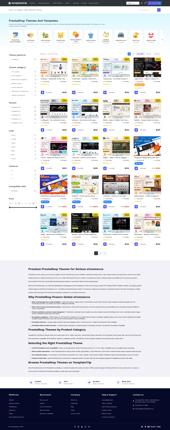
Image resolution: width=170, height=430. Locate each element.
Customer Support (108, 417)
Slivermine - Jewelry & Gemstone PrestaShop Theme (147, 234)
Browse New (15, 40)
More (67, 3)
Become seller (45, 410)
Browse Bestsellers (15, 41)
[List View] (133, 54)
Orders (42, 403)
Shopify (32, 3)
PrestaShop (13, 407)
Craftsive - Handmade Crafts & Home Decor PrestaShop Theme (54, 79)
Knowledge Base (107, 400)
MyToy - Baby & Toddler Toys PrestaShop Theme (116, 120)
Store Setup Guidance (109, 407)
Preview (49, 92)
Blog (72, 407)
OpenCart (12, 410)
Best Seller (140, 54)
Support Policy (107, 410)
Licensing (74, 403)
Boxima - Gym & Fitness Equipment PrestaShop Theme (85, 234)
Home (11, 10)
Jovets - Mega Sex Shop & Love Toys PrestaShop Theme (54, 157)
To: (26, 203)
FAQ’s (73, 410)
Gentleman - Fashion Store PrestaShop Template (116, 234)
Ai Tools (84, 3)
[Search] (159, 10)
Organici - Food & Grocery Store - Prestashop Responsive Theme (85, 196)
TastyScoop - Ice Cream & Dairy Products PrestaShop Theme (116, 79)
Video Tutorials (107, 403)
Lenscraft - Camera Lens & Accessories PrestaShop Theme (85, 157)
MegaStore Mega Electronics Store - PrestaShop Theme (147, 157)
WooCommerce (44, 3)
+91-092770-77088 (141, 405)
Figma (11, 413)
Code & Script (93, 3)
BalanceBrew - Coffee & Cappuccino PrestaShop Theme (147, 196)
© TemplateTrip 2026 (16, 427)
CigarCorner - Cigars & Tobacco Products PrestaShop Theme (147, 79)
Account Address (46, 407)
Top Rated (157, 54)
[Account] (142, 3)
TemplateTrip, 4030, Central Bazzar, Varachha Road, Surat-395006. (147, 401)
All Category (19, 10)
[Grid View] (129, 54)
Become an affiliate (46, 413)
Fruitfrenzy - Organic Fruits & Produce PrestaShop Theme (85, 79)
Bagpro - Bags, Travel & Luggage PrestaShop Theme (116, 157)
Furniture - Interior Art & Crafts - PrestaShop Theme (116, 196)
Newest (148, 54)
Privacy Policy (75, 413)
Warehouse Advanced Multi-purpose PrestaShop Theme (54, 196)
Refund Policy (106, 413)
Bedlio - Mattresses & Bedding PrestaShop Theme (54, 234)
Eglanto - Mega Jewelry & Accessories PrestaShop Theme (147, 120)
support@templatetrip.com (144, 409)
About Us (74, 400)
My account (44, 400)
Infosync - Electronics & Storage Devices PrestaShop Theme (85, 120)
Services (76, 3)
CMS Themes (57, 3)
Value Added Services (16, 417)
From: (10, 203)
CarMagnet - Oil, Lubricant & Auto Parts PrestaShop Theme (54, 120)
